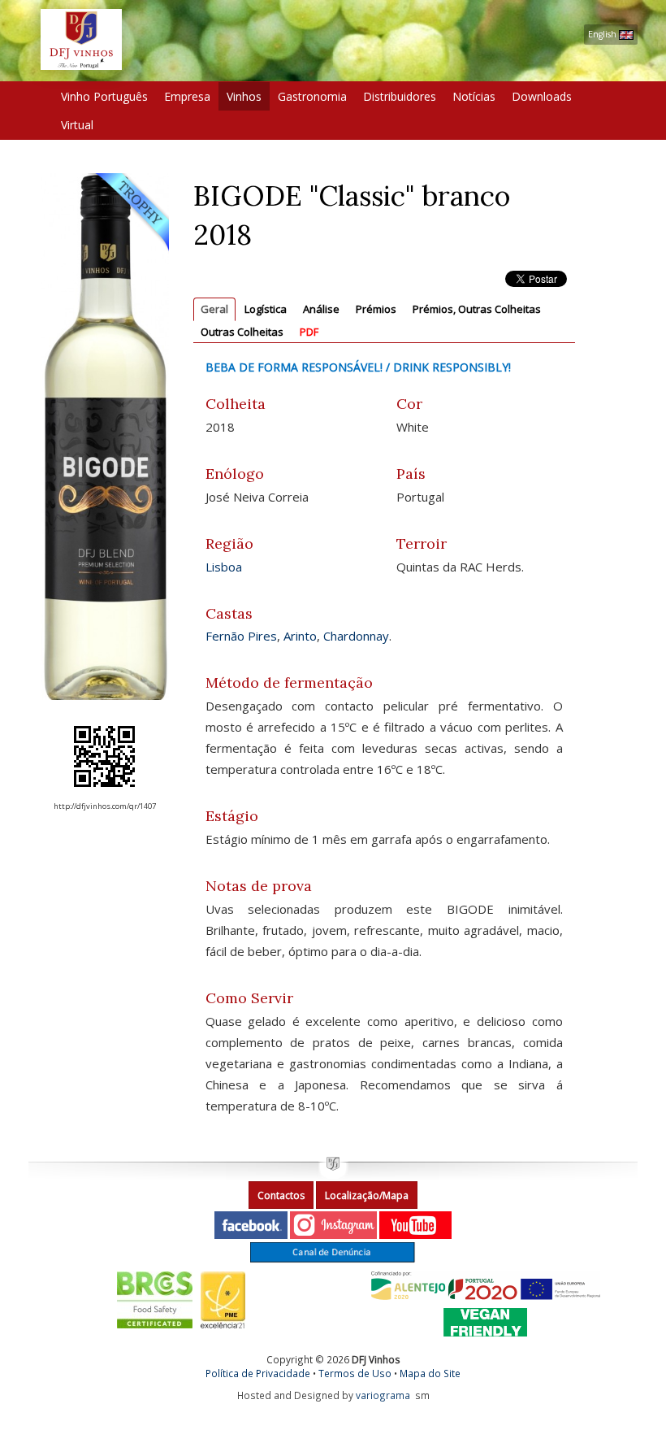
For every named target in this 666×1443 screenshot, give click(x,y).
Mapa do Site (430, 1373)
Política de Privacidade (257, 1373)
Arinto (300, 636)
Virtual (77, 125)
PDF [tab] (309, 331)
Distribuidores (399, 96)
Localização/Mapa (367, 1195)
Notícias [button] (473, 96)
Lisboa (223, 567)
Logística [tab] (265, 309)
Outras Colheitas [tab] (242, 331)
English (603, 34)
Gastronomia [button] (312, 96)
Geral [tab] (214, 309)
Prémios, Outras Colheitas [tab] (477, 309)
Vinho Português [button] (104, 96)
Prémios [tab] (376, 309)
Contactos (281, 1195)
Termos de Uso (354, 1373)
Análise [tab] (321, 309)
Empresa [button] (187, 96)
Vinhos (244, 96)
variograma (383, 1395)
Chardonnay (356, 636)
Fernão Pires (241, 636)
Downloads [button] (542, 96)
